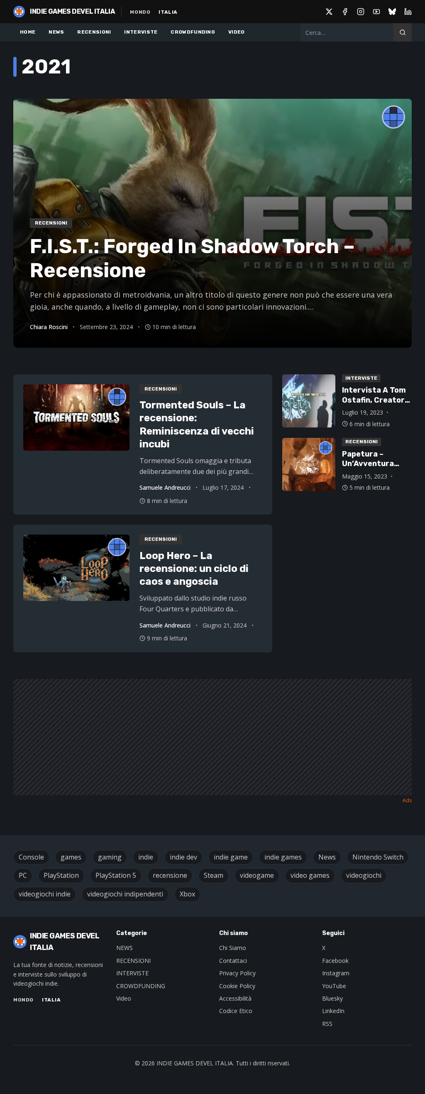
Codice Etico (235, 1011)
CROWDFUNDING (193, 32)
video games (310, 875)
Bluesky (332, 998)
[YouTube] (376, 11)
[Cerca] (402, 32)
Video (123, 998)
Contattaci (233, 961)
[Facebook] (345, 11)
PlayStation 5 (115, 875)
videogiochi (363, 875)
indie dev (183, 857)
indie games (283, 857)
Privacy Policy (237, 973)
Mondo (140, 12)
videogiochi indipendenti (125, 894)
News (327, 857)
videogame (257, 875)
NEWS (56, 32)
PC (23, 875)
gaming (110, 857)
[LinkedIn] (408, 11)
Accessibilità (235, 998)
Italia (168, 12)
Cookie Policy (237, 986)
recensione (170, 875)
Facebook (335, 961)
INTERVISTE (140, 32)
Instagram (335, 973)
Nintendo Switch (377, 857)
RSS (327, 1024)
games (71, 857)
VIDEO (236, 32)
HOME (27, 32)
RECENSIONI (94, 32)
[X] (329, 11)
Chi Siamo (232, 948)
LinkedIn (333, 1011)
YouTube (334, 986)
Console (31, 857)
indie (145, 857)
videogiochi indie (45, 894)
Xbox (187, 894)
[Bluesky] (392, 11)
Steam (213, 875)
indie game (231, 857)
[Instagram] (360, 11)
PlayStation (61, 875)
